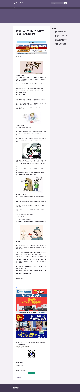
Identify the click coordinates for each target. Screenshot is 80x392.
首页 (14, 7)
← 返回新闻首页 (19, 377)
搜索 (65, 3)
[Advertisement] (40, 16)
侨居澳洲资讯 (24, 37)
